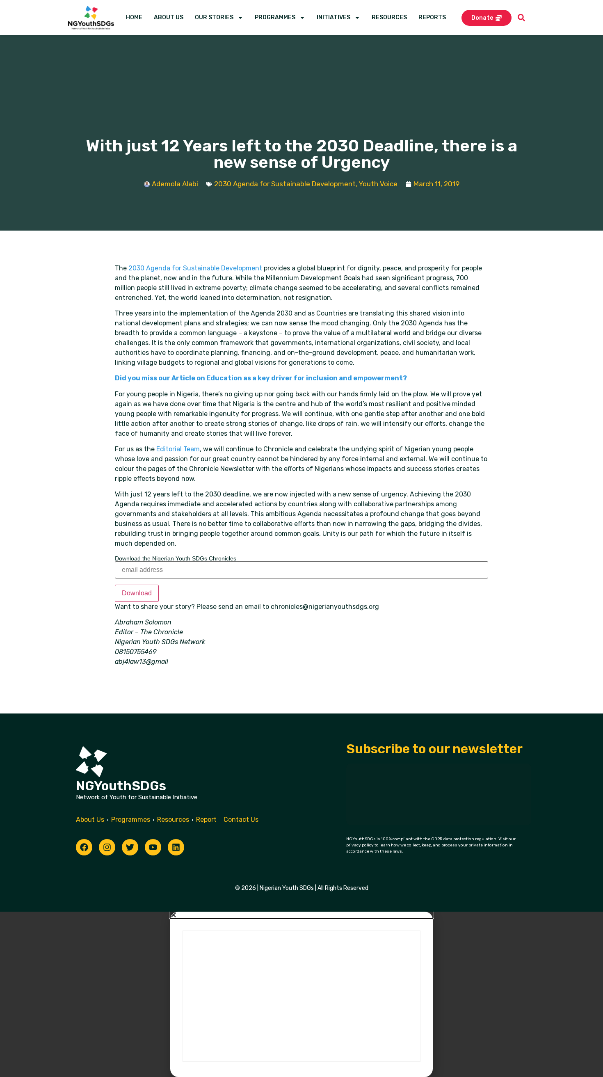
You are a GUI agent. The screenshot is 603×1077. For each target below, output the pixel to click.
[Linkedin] (176, 847)
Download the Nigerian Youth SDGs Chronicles (175, 558)
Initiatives (333, 17)
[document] (301, 994)
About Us (168, 17)
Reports (432, 17)
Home (134, 17)
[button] (521, 18)
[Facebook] (84, 847)
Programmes (275, 17)
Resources (389, 17)
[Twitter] (130, 847)
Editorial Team (178, 449)
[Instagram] (107, 847)
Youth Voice (378, 184)
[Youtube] (153, 847)
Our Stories (214, 17)
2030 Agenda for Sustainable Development (285, 184)
